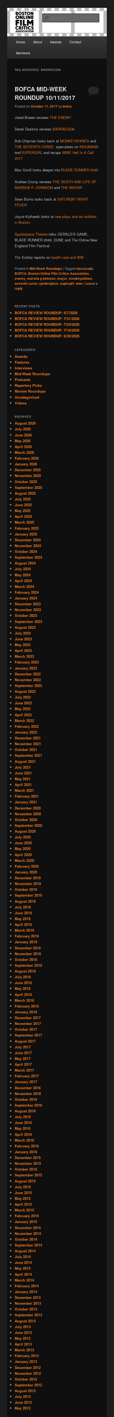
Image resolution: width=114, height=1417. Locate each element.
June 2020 (23, 842)
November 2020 (28, 813)
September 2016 (28, 1105)
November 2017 (28, 1023)
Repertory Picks (28, 385)
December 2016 (28, 1087)
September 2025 (28, 487)
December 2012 (28, 1367)
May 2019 (22, 918)
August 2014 (25, 1250)
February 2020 (27, 866)
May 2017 (22, 1058)
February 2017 (27, 1075)
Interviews (23, 368)
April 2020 (23, 854)
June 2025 (23, 504)
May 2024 (22, 574)
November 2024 (28, 545)
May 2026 (22, 440)
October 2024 (26, 551)
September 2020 (28, 825)
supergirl (67, 283)
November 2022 (28, 679)
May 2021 (22, 778)
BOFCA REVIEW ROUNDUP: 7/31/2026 (47, 318)
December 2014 (28, 1227)
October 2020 (26, 819)
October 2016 (26, 1099)
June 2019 (23, 912)
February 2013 (27, 1355)
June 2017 (23, 1052)
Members (23, 52)
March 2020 (24, 860)
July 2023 (23, 633)
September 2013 (28, 1314)
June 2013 (23, 1332)
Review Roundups (30, 391)
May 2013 (22, 1338)
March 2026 (24, 452)
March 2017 (24, 1070)
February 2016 (27, 1146)
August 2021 (25, 761)
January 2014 (26, 1291)
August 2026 (25, 423)
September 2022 (28, 685)
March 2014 (24, 1280)
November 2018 (28, 953)
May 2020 (22, 848)
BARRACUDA (64, 129)
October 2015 (26, 1169)
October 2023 (26, 615)
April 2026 (23, 446)
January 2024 (26, 598)
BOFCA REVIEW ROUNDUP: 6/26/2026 (47, 336)
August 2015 (25, 1181)
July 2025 (23, 499)
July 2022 (23, 697)
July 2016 (23, 1116)
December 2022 (28, 673)
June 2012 (23, 1402)
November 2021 (28, 743)
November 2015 (28, 1163)
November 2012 (28, 1373)
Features (22, 362)
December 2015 (28, 1157)
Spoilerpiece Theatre (31, 234)
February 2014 (27, 1285)
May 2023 (22, 644)
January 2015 (26, 1221)
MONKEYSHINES (74, 140)
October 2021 (26, 749)
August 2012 (25, 1390)
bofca (67, 106)
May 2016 (22, 1128)
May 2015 (22, 1198)
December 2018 (28, 947)
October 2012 (26, 1379)
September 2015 (28, 1175)
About (37, 41)
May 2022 (22, 708)
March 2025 (24, 522)
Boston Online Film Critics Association (58, 273)
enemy (20, 278)
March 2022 (24, 720)
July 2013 (23, 1326)
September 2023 (28, 621)
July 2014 (23, 1256)
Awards (55, 41)
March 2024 (24, 586)
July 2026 (23, 429)
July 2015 (23, 1186)
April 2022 (23, 714)
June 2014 (23, 1262)
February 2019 (27, 936)
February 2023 (27, 662)
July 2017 (23, 1047)
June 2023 (23, 638)
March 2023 (24, 656)
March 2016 (24, 1140)
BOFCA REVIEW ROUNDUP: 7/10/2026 (47, 330)
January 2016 (26, 1151)
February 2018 (27, 1006)
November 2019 (28, 883)
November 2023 (28, 609)
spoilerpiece (48, 283)
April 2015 (23, 1204)
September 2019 (28, 895)
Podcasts (22, 379)
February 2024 (27, 592)
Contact (75, 41)
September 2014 (28, 1245)
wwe (79, 283)
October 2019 (26, 889)
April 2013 (23, 1344)
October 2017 (26, 1029)
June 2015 (23, 1192)
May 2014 (22, 1268)
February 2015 (27, 1215)
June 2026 (23, 435)
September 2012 (28, 1384)
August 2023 (25, 627)
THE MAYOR (71, 187)
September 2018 (28, 965)
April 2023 (23, 650)
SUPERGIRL (32, 152)
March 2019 (24, 930)
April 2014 (23, 1274)
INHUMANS (89, 146)
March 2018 (24, 1000)
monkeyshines (80, 278)
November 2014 (28, 1233)
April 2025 (23, 516)
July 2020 (23, 837)
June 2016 (23, 1122)
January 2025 (26, 534)
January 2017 (26, 1081)
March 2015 (24, 1210)
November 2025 (28, 475)
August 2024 (25, 563)
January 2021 (26, 802)
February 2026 (27, 458)
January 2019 (26, 941)
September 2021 (28, 755)
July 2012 (23, 1396)
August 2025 (25, 493)
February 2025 (27, 528)
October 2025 (26, 481)
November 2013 (28, 1303)
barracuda (85, 268)
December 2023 (28, 603)
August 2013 (25, 1320)
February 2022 (27, 726)
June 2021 (23, 773)
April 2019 (23, 924)
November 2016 (28, 1093)
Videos (21, 403)
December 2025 (28, 469)
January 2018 (26, 1011)
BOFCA (21, 273)
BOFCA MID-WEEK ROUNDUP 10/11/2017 (45, 93)
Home (20, 41)
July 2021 (23, 767)
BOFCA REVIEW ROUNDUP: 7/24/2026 (47, 324)
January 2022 (26, 732)
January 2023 (26, 668)
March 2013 (24, 1349)
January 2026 (26, 464)
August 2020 (25, 831)
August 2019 (25, 901)
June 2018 (23, 982)
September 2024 (28, 557)
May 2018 (22, 988)
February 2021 (27, 796)
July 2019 (23, 907)
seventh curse (26, 283)
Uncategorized (27, 397)
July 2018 (23, 976)
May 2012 (22, 1408)
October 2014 (26, 1239)
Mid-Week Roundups (46, 268)
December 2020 (28, 808)
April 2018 (23, 994)
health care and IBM (67, 257)
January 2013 (26, 1361)
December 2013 (28, 1297)
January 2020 (26, 872)
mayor (62, 278)
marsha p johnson (41, 278)
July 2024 (23, 568)
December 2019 (28, 877)
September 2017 (28, 1035)
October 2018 (26, 959)
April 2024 (23, 580)
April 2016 (23, 1134)
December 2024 (28, 539)
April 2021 (23, 784)
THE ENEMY (60, 117)
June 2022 (23, 702)
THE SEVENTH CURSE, (35, 146)
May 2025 (22, 510)
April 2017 (23, 1064)
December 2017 (28, 1017)
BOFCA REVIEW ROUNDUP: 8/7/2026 (46, 312)
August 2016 (25, 1111)
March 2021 (24, 790)
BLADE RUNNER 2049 (79, 169)
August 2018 (25, 971)
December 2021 (28, 738)
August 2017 (25, 1041)
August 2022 (25, 691)
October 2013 (26, 1309)
